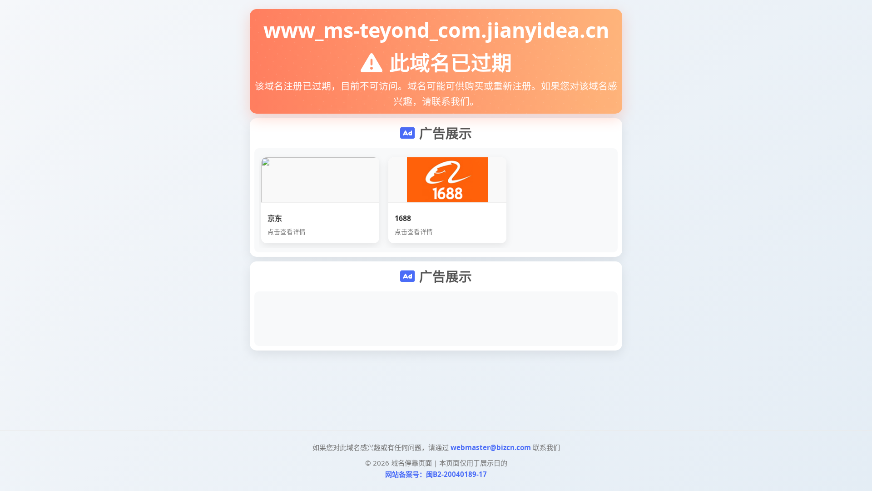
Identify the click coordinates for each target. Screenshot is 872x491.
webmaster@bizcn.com (491, 447)
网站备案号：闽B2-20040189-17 (436, 474)
